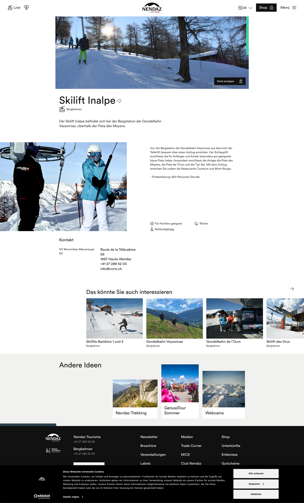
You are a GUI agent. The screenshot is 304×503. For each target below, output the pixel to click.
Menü (285, 7)
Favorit (119, 101)
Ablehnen (256, 494)
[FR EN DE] (246, 8)
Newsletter (149, 437)
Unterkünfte (231, 446)
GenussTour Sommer (175, 410)
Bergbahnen (82, 449)
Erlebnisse (230, 454)
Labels (145, 463)
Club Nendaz (191, 463)
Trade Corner (191, 446)
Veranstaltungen (153, 454)
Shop (263, 7)
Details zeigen (71, 497)
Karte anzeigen (225, 81)
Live (17, 7)
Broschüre (148, 446)
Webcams (214, 413)
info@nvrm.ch (111, 269)
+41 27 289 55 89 (84, 441)
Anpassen (254, 483)
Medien (187, 437)
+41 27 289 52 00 (113, 264)
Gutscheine (231, 463)
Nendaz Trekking (131, 413)
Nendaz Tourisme (53, 438)
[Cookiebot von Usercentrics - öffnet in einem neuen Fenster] (42, 496)
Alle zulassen (255, 473)
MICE (185, 454)
